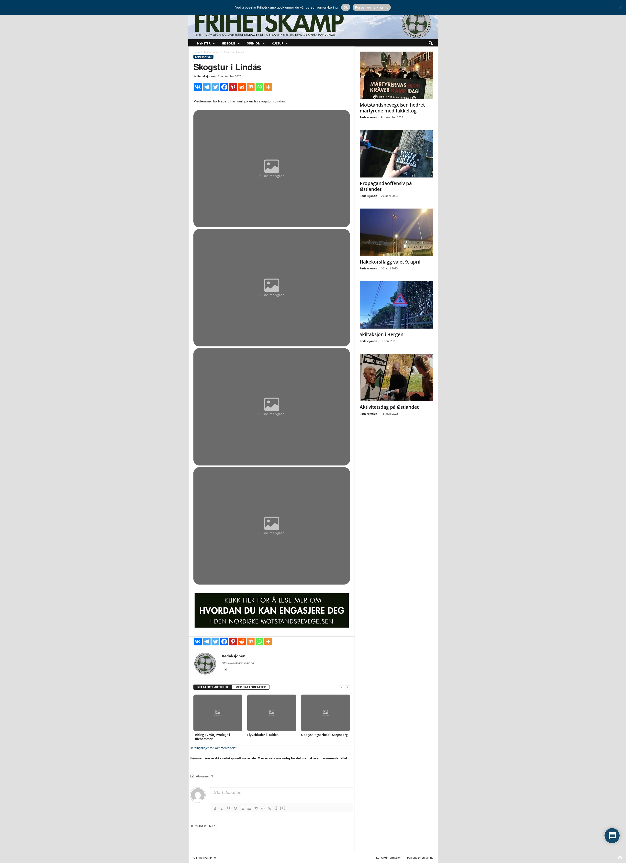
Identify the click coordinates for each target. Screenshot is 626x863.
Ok (346, 7)
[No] (619, 7)
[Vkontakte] (198, 87)
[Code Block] (262, 808)
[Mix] (251, 87)
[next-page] (347, 687)
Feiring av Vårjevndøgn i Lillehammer (211, 736)
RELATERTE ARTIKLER (212, 687)
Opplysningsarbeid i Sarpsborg (324, 734)
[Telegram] (207, 87)
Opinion (253, 43)
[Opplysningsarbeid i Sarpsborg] (325, 713)
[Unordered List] (249, 808)
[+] (283, 808)
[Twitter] (215, 87)
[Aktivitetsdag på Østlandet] (396, 377)
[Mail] (225, 670)
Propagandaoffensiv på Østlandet (386, 186)
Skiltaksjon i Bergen (381, 334)
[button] (430, 43)
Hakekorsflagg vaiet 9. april (390, 262)
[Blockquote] (256, 808)
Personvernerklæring (420, 857)
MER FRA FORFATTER (250, 687)
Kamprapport (212, 52)
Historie (228, 43)
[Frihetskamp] (313, 23)
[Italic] (221, 808)
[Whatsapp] (259, 87)
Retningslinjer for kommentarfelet (213, 748)
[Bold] (215, 808)
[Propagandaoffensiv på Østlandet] (396, 153)
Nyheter (204, 43)
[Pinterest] (233, 87)
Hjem (196, 52)
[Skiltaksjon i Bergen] (396, 305)
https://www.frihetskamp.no (238, 663)
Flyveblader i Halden (263, 734)
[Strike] (235, 808)
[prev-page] (341, 687)
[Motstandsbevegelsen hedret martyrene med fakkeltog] (396, 75)
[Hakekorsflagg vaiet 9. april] (396, 232)
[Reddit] (242, 87)
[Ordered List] (242, 808)
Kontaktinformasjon (389, 857)
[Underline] (228, 808)
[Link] (269, 808)
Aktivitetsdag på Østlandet (389, 407)
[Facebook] (224, 87)
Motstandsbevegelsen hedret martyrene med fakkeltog (392, 108)
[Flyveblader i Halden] (271, 713)
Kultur (277, 43)
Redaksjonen (206, 76)
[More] (268, 87)
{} (276, 808)
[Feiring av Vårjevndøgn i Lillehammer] (217, 713)
